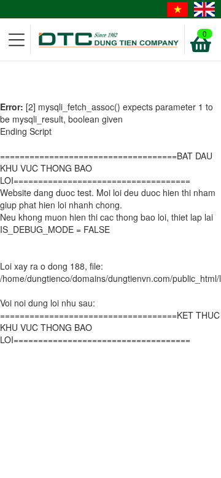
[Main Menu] (17, 40)
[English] (204, 9)
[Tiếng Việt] (177, 9)
